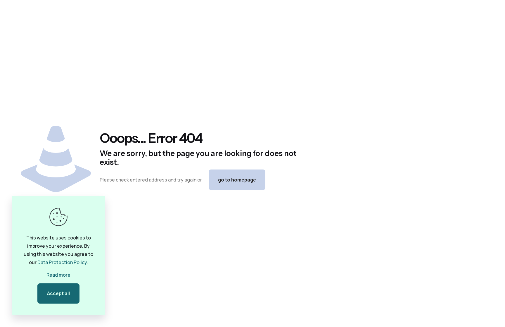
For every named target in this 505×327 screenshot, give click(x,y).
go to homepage (237, 180)
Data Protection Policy (62, 262)
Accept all (58, 293)
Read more (58, 275)
